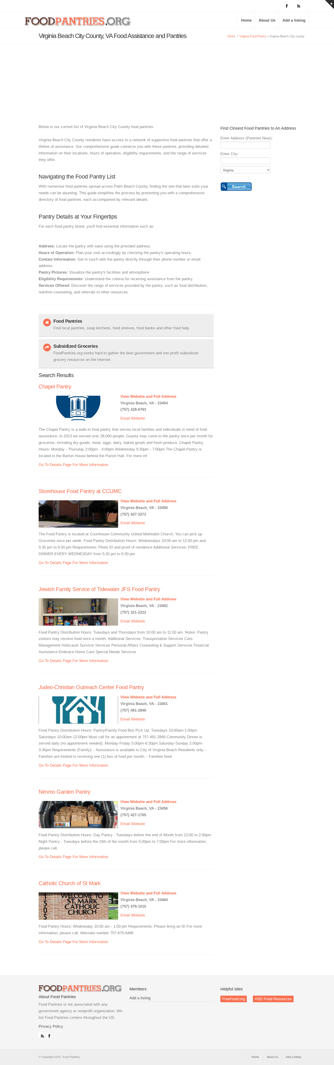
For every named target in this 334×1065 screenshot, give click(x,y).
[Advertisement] (167, 78)
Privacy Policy (51, 1026)
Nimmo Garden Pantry (64, 792)
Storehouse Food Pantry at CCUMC (80, 491)
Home (246, 20)
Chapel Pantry (55, 386)
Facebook (48, 1035)
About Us (267, 20)
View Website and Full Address (148, 396)
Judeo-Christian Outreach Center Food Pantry (91, 687)
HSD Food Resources (273, 999)
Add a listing (293, 20)
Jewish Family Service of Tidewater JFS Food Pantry (99, 589)
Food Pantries (78, 23)
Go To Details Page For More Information (73, 465)
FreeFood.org (233, 999)
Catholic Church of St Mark (69, 883)
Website (138, 418)
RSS (41, 1035)
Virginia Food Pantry (252, 36)
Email (125, 418)
